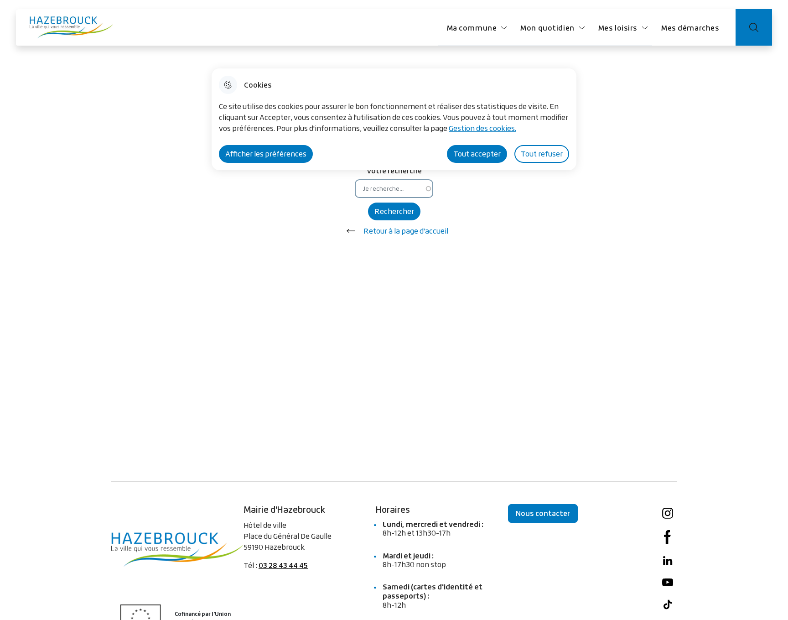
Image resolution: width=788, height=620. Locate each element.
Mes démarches (690, 27)
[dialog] (394, 119)
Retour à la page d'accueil (405, 231)
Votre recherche (394, 170)
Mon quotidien (547, 27)
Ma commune (472, 27)
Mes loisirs (618, 27)
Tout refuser (542, 153)
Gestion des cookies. (482, 128)
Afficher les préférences (265, 153)
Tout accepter (477, 153)
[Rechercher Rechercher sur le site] (754, 27)
